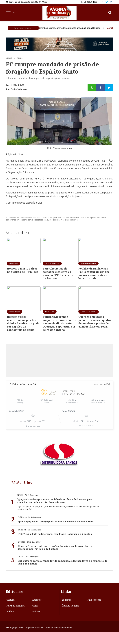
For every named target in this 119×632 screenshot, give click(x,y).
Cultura (11, 599)
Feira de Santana (16, 605)
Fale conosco (94, 599)
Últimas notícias (70, 605)
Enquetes (66, 599)
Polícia (10, 611)
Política (36, 611)
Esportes (37, 599)
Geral (35, 605)
